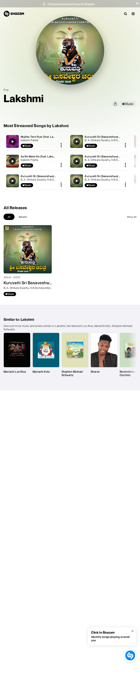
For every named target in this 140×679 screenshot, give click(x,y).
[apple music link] (127, 104)
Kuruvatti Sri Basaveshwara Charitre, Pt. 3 (111, 136)
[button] (137, 3)
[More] (61, 145)
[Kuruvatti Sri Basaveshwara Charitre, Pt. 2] (98, 161)
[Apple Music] (10, 294)
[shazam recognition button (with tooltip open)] (130, 655)
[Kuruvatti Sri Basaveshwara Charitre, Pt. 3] (98, 141)
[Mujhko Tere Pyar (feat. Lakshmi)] (34, 141)
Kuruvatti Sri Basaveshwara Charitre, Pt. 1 (111, 176)
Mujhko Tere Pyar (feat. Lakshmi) (41, 136)
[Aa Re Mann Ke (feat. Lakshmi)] (34, 161)
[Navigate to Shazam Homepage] (14, 14)
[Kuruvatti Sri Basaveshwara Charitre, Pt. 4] (34, 181)
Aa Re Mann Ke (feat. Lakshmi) (40, 156)
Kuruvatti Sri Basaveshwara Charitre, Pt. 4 (47, 176)
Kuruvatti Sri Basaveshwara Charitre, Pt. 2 (111, 156)
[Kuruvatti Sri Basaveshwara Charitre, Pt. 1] (98, 181)
